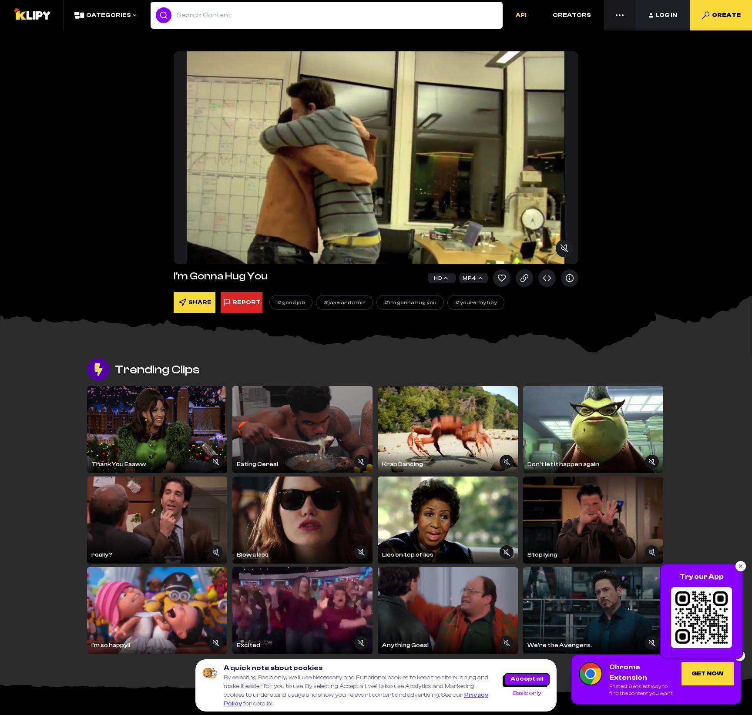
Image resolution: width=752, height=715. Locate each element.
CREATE (726, 15)
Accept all (527, 678)
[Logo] (32, 15)
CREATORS (572, 15)
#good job (291, 302)
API (521, 15)
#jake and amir (344, 302)
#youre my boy (476, 302)
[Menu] (619, 15)
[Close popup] (740, 566)
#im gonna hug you (410, 302)
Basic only (527, 693)
